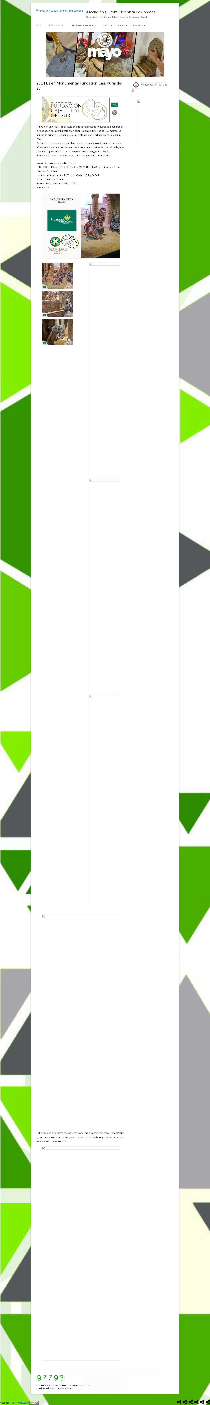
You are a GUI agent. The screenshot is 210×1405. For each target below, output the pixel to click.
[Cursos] (202, 1402)
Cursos (121, 25)
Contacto (138, 25)
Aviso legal (40, 1388)
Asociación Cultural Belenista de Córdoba (121, 12)
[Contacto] (208, 1402)
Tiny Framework (19, 1402)
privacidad (60, 1388)
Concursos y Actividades (82, 25)
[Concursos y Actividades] (190, 1402)
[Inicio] (179, 1402)
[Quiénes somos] (185, 1402)
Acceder (34, 1402)
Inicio (39, 25)
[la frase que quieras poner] (135, 92)
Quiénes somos (54, 25)
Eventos (106, 25)
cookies (70, 1388)
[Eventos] (196, 1402)
